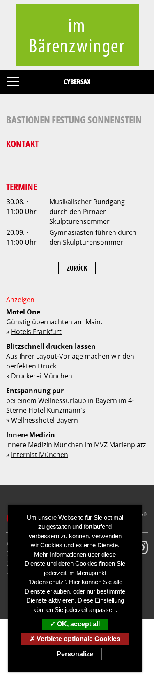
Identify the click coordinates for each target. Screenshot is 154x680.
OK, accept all (77, 624)
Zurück (77, 268)
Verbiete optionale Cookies (77, 638)
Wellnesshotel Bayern (44, 420)
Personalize (75, 653)
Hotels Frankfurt (36, 331)
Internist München (39, 454)
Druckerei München (41, 375)
